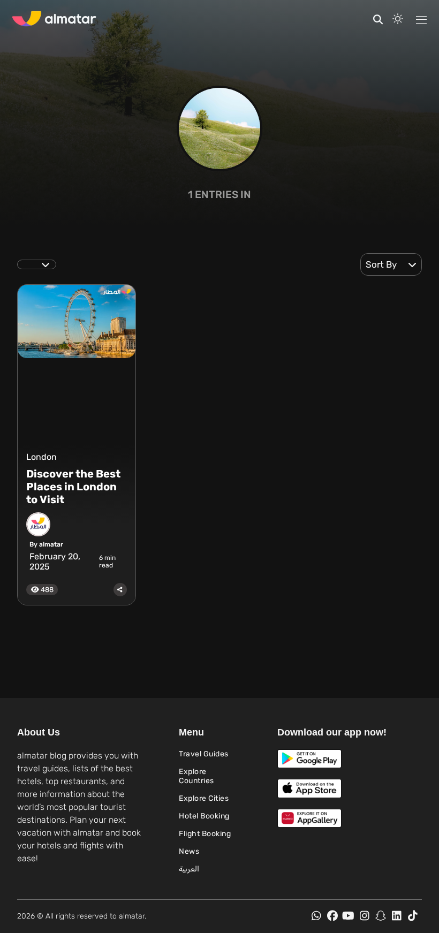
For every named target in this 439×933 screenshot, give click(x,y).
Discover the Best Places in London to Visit (73, 486)
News (189, 851)
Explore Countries (196, 776)
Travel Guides (204, 753)
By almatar (46, 544)
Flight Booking (205, 833)
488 (46, 590)
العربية (189, 869)
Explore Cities (204, 798)
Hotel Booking (204, 816)
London (41, 457)
